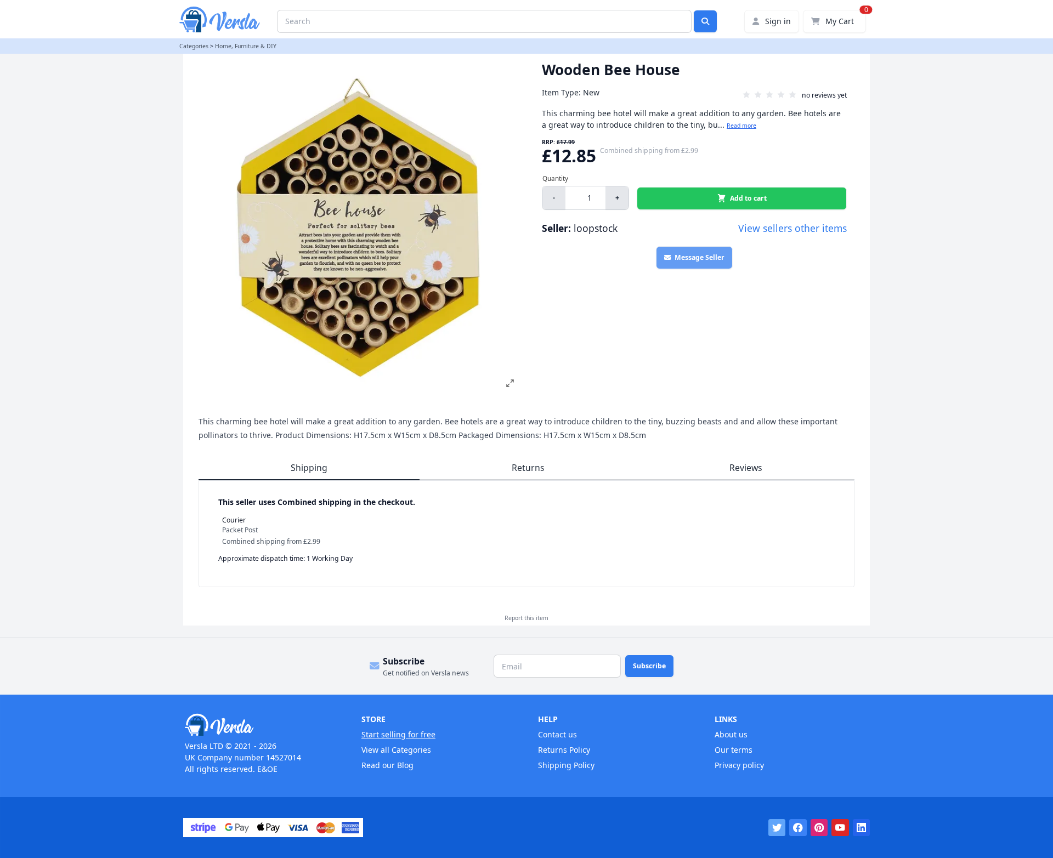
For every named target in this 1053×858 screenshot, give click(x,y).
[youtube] (840, 828)
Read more (741, 125)
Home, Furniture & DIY (245, 46)
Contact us (557, 734)
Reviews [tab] (745, 468)
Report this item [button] (526, 618)
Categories (193, 46)
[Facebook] (798, 828)
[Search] (705, 21)
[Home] (261, 724)
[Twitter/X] (777, 828)
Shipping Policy (566, 765)
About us (731, 734)
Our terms (733, 750)
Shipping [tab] (309, 468)
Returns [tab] (528, 468)
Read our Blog (387, 765)
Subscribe (649, 666)
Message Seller (699, 257)
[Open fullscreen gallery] (510, 383)
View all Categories (396, 750)
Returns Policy (564, 750)
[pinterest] (819, 828)
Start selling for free (398, 734)
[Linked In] (862, 828)
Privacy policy (739, 765)
